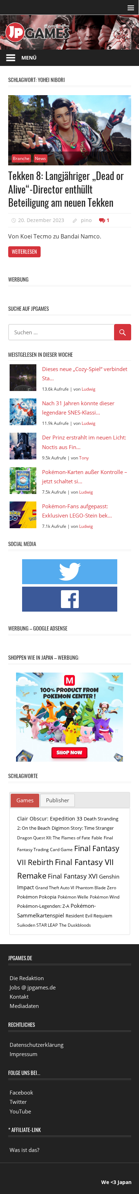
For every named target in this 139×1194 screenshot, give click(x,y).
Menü (29, 57)
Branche (21, 158)
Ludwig (89, 389)
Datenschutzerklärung (36, 1044)
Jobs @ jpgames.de (33, 987)
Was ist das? (24, 1149)
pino (86, 220)
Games (25, 800)
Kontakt (19, 996)
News (40, 158)
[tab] (25, 800)
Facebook (21, 1092)
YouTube (20, 1111)
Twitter (18, 1101)
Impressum (23, 1053)
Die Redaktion (27, 978)
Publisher (57, 800)
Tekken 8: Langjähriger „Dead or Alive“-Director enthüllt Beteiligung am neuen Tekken (66, 189)
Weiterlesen (24, 251)
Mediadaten (24, 1005)
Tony (84, 458)
